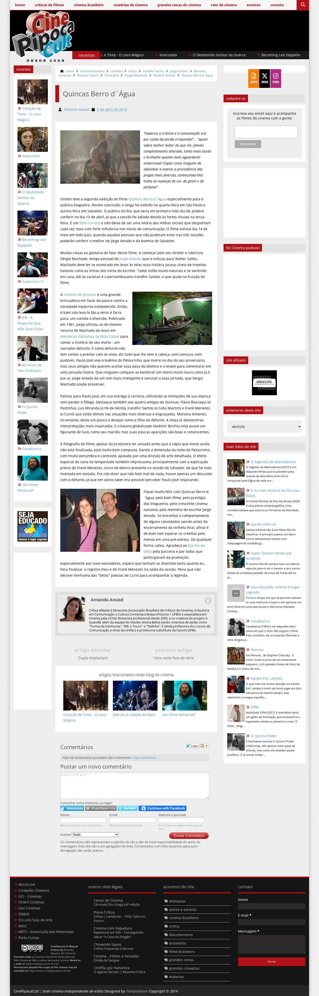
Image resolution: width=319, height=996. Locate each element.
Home (70, 71)
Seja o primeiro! (144, 757)
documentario (181, 934)
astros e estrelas (183, 909)
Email (113, 815)
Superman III (33, 281)
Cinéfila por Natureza (112, 967)
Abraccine (26, 884)
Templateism (137, 991)
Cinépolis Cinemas (33, 890)
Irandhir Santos (153, 71)
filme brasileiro (182, 951)
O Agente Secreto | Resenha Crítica (119, 972)
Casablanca (31, 448)
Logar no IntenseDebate (72, 808)
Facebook (208, 601)
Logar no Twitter (128, 808)
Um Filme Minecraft (27, 487)
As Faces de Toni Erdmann (29, 368)
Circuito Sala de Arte (35, 920)
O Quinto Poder (27, 409)
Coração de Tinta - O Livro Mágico (29, 114)
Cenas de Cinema (108, 900)
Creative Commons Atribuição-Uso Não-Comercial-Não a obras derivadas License (44, 958)
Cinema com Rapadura (113, 928)
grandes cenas (181, 959)
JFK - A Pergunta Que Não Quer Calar (30, 323)
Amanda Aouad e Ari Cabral (62, 951)
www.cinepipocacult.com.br (42, 963)
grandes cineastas (184, 968)
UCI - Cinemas (30, 896)
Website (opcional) (172, 815)
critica (132, 71)
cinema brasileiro (92, 71)
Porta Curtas (28, 937)
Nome (65, 815)
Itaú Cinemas (29, 908)
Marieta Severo (87, 75)
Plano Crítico (104, 912)
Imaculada (148, 55)
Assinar (66, 834)
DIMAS (23, 914)
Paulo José (111, 75)
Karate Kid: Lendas (266, 678)
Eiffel (255, 707)
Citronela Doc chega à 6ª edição (117, 904)
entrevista (177, 943)
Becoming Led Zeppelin (261, 55)
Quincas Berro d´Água (197, 75)
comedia (116, 71)
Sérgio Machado (136, 75)
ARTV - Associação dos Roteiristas (46, 931)
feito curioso (90, 223)
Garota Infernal (263, 524)
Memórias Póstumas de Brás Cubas (89, 336)
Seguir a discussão (204, 745)
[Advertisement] (214, 44)
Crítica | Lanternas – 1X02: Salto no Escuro (119, 918)
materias (176, 976)
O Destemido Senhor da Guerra (199, 55)
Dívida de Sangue (106, 960)
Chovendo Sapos (107, 944)
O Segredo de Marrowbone (273, 461)
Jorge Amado (179, 71)
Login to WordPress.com (101, 808)
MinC (22, 926)
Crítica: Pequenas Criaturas (113, 948)
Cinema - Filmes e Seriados (116, 956)
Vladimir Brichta (164, 75)
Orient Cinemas (31, 902)
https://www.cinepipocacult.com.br (50, 970)
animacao (177, 901)
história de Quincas (80, 294)
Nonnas (257, 649)
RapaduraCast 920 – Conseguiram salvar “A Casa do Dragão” (119, 934)
